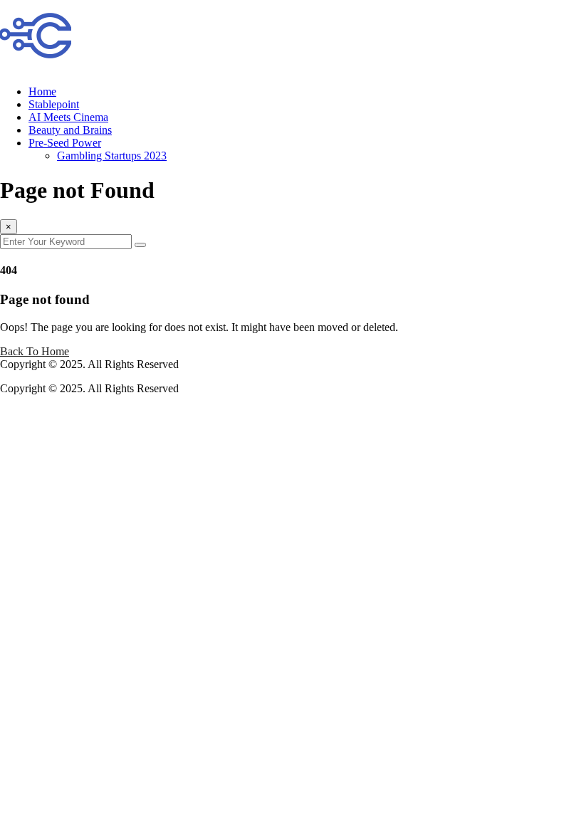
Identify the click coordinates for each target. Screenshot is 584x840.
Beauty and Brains (70, 130)
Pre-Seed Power (64, 143)
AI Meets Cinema (68, 117)
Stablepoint (53, 104)
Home (42, 91)
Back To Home (34, 351)
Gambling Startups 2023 (112, 155)
